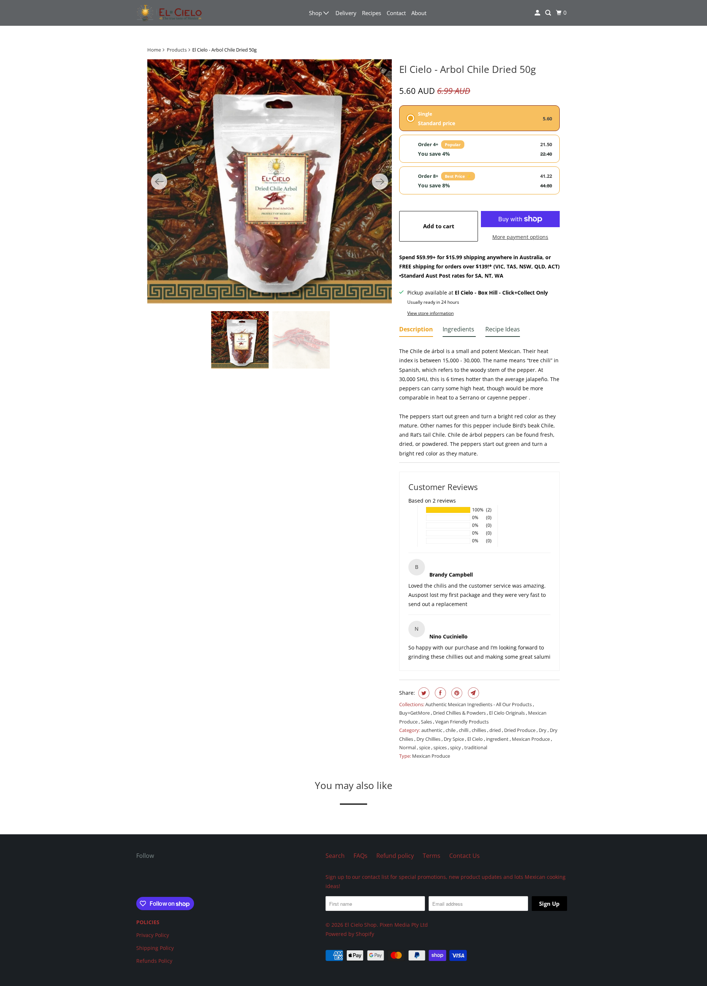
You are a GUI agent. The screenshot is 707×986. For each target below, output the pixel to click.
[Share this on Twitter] (422, 692)
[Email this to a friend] (472, 692)
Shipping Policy (155, 947)
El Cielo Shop (361, 924)
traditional (475, 747)
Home (154, 49)
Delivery (345, 13)
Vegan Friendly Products (462, 721)
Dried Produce (520, 730)
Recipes (371, 13)
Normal (408, 747)
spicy (456, 747)
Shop (316, 13)
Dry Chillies (429, 739)
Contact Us (464, 856)
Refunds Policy (154, 960)
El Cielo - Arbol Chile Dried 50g (467, 69)
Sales (427, 721)
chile (451, 730)
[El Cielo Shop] (169, 13)
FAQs (360, 856)
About (418, 13)
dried (495, 730)
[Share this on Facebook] (439, 692)
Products (177, 49)
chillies (479, 730)
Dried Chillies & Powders (460, 712)
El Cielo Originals (507, 712)
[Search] (548, 13)
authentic (432, 730)
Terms (431, 856)
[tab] (416, 331)
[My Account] (538, 13)
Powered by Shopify (350, 933)
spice (425, 747)
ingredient (498, 739)
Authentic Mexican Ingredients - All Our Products (479, 704)
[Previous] (159, 181)
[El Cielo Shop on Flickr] (138, 879)
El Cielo (475, 739)
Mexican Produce (531, 739)
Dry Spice (454, 739)
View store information (430, 313)
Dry (543, 730)
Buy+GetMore (415, 712)
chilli (464, 730)
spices (440, 747)
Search (335, 856)
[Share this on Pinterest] (456, 692)
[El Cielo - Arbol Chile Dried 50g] (269, 181)
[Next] (380, 181)
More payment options (520, 236)
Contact (396, 13)
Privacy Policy (152, 935)
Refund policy (395, 856)
